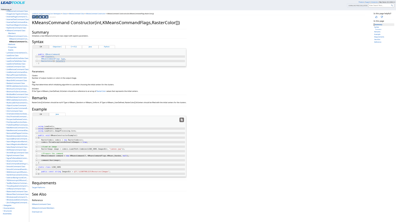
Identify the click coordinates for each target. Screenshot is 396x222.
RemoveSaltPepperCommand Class (17, 133)
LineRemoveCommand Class (17, 69)
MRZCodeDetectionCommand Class (17, 100)
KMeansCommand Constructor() (19, 39)
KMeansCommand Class (76, 14)
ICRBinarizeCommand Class (17, 11)
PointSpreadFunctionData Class (17, 122)
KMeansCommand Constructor (95, 14)
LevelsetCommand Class (15, 66)
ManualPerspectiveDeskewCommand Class (17, 75)
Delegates (7, 205)
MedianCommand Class (15, 83)
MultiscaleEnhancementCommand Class (17, 103)
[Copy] (181, 120)
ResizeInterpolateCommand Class (17, 136)
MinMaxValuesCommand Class (17, 97)
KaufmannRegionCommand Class (17, 25)
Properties (12, 47)
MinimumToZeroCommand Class (17, 91)
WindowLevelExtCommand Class (17, 200)
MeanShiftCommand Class (16, 80)
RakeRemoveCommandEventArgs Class (17, 130)
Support (367, 2)
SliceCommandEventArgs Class (17, 164)
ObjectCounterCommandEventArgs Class (17, 108)
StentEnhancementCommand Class (17, 175)
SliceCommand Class (14, 161)
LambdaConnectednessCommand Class (17, 53)
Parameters (378, 29)
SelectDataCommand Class (16, 147)
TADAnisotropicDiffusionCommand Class (17, 180)
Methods (11, 44)
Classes (64, 14)
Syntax (376, 27)
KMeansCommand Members (43, 208)
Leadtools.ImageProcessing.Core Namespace (46, 14)
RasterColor (47, 61)
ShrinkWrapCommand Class (17, 152)
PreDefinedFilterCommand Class (17, 125)
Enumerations (9, 208)
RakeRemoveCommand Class (17, 128)
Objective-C (57, 47)
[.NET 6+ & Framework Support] (33, 16)
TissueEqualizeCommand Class (17, 186)
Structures (8, 211)
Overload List (37, 212)
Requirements (379, 37)
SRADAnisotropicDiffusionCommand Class (17, 172)
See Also (377, 39)
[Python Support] (36, 16)
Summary (378, 24)
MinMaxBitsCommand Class (17, 94)
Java (90, 47)
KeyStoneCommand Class (16, 28)
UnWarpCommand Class (16, 189)
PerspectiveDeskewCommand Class (17, 119)
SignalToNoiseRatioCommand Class (17, 158)
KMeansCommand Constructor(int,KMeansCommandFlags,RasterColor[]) (19, 41)
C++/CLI (74, 47)
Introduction (374, 2)
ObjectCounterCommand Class (17, 105)
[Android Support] (43, 16)
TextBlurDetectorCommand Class (17, 183)
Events (10, 50)
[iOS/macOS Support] (46, 16)
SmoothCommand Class (15, 166)
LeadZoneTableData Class (16, 61)
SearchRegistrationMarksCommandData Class (17, 144)
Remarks (377, 32)
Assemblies (7, 214)
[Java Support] (40, 16)
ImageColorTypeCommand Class (17, 14)
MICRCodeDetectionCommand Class (17, 86)
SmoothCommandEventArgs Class (17, 169)
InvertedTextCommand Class (17, 19)
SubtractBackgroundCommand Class (17, 177)
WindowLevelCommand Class (17, 197)
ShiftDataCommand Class (16, 150)
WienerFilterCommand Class (17, 194)
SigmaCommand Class (15, 155)
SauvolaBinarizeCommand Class (17, 139)
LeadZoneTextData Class (15, 64)
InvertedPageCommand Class (17, 17)
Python (107, 47)
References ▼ (6, 9)
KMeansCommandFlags (50, 59)
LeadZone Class (12, 55)
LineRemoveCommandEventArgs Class (17, 72)
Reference (377, 42)
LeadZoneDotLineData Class (17, 58)
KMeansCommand (52, 54)
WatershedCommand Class (17, 191)
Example (377, 34)
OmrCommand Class (14, 111)
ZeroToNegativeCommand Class (17, 202)
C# (41, 47)
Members (12, 33)
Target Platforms (38, 187)
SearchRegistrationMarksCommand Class (17, 141)
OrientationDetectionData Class (17, 114)
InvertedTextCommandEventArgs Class (17, 22)
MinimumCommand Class (16, 89)
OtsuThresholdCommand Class (17, 116)
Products (361, 2)
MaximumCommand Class (16, 78)
